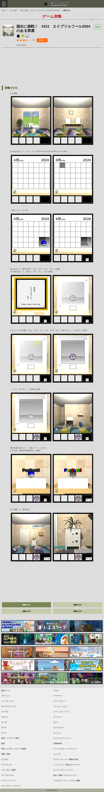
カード (4, 733)
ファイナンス (6, 765)
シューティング (7, 701)
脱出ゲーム (5, 690)
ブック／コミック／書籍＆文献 (65, 759)
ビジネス (4, 759)
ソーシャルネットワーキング (64, 749)
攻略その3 (26, 611)
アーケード (57, 696)
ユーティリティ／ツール (63, 770)
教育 (3, 743)
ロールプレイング (8, 706)
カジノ (56, 722)
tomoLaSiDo (21, 45)
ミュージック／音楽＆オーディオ (66, 765)
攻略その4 (77, 611)
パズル (56, 690)
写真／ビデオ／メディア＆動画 (13, 749)
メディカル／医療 (8, 770)
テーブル (4, 712)
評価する (42, 40)
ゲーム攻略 (13, 10)
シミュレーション (60, 706)
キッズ (4, 722)
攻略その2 (77, 605)
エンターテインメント (62, 738)
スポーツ (4, 717)
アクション (5, 696)
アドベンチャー (59, 701)
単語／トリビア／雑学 (10, 738)
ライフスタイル (7, 775)
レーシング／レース (61, 712)
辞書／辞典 (5, 754)
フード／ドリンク (8, 781)
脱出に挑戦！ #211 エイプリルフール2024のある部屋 (39, 10)
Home (3, 10)
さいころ (56, 733)
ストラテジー (58, 728)
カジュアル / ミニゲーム (11, 786)
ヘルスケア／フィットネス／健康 (66, 781)
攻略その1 (66, 10)
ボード (4, 728)
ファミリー (57, 717)
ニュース (56, 754)
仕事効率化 (57, 743)
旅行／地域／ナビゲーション (64, 775)
